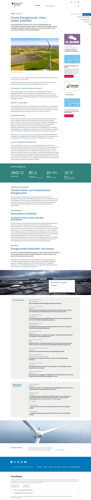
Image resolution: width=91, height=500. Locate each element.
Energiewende (86, 14)
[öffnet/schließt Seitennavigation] (90, 24)
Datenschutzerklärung (16, 498)
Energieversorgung (85, 19)
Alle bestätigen (26, 486)
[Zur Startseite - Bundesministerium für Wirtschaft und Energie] (22, 5)
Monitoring (87, 21)
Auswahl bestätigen (15, 486)
